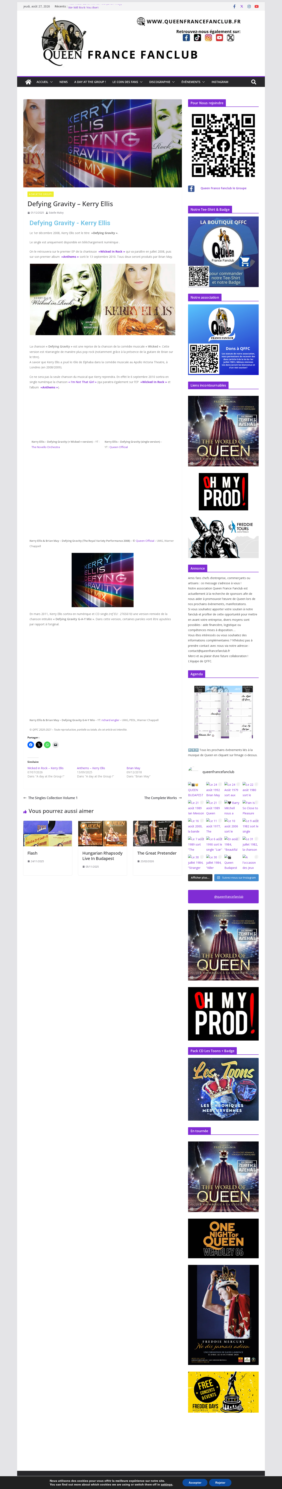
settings (166, 1484)
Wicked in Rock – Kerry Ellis (45, 768)
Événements (190, 82)
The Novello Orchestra (46, 447)
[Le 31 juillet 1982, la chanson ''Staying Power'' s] (251, 844)
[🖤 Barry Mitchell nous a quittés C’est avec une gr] (232, 808)
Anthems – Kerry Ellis (91, 768)
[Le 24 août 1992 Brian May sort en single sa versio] (214, 790)
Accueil (42, 82)
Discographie (159, 82)
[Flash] (47, 823)
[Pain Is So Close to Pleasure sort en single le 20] (251, 808)
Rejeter (220, 1482)
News (63, 82)
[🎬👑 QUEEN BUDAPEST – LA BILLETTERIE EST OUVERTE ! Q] (196, 790)
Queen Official (118, 447)
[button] (50, 82)
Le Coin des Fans (125, 82)
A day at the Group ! (90, 82)
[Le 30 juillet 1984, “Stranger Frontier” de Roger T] (196, 863)
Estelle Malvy (56, 212)
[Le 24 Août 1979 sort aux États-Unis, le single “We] (232, 790)
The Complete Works (160, 798)
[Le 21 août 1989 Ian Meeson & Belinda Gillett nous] (196, 808)
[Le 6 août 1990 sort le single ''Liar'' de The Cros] (214, 844)
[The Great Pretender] (157, 823)
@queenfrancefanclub (228, 897)
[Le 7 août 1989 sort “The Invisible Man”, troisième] (196, 844)
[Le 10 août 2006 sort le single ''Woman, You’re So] (232, 826)
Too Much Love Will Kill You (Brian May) (95, 6)
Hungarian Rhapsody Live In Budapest (102, 855)
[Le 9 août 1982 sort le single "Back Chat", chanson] (251, 826)
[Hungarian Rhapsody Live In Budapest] (102, 823)
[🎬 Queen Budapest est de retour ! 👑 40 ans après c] (232, 863)
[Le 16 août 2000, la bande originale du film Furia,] (196, 826)
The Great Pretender (157, 853)
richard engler (110, 720)
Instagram (220, 82)
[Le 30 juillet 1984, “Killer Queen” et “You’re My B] (214, 863)
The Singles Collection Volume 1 (53, 798)
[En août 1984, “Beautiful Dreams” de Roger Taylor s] (232, 844)
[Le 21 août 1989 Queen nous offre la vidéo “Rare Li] (214, 808)
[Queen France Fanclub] (28, 82)
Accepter (195, 1482)
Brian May (133, 768)
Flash (32, 853)
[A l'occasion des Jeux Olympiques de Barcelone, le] (251, 863)
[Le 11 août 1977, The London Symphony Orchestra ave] (214, 826)
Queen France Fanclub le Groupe (223, 188)
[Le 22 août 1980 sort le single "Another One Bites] (251, 790)
